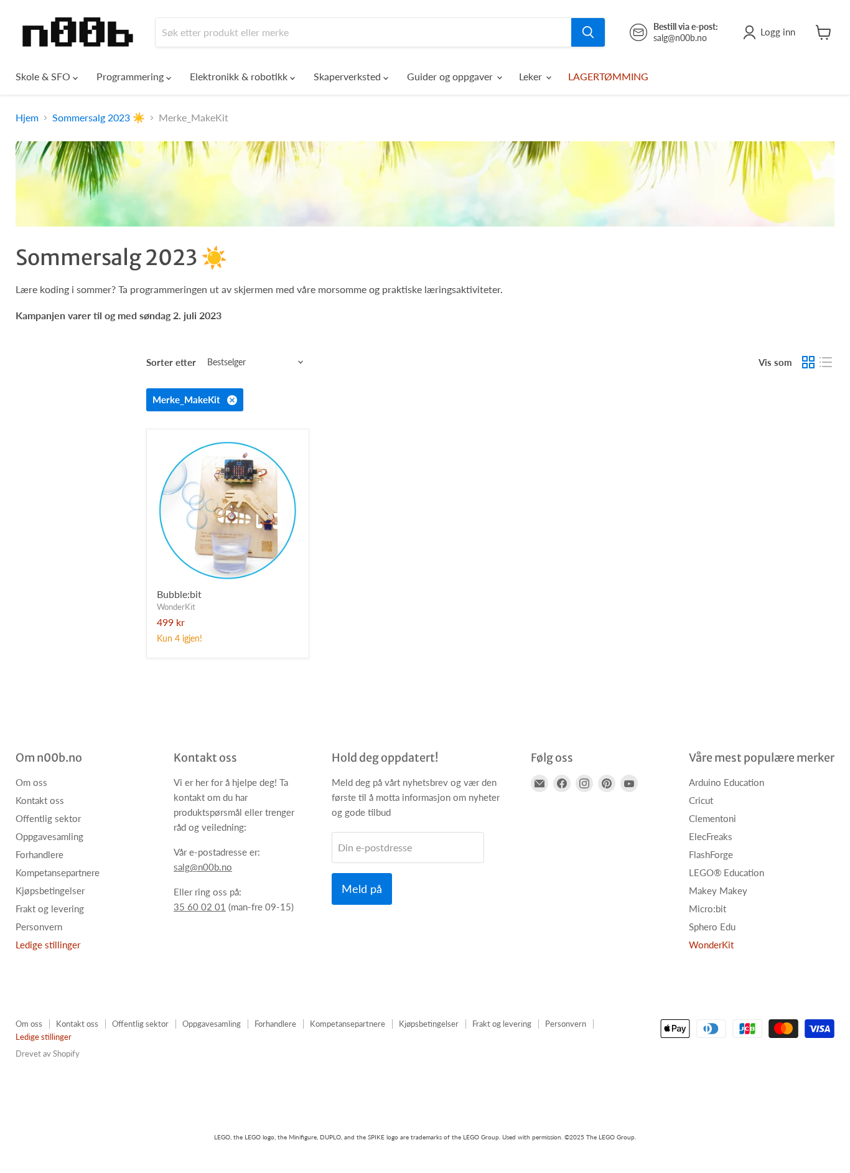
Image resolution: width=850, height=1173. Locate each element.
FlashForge (711, 854)
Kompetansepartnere (58, 872)
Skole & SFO (44, 76)
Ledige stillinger (48, 944)
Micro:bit (707, 908)
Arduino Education (726, 782)
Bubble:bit (179, 594)
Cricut (701, 800)
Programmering (131, 76)
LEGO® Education (726, 872)
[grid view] (808, 362)
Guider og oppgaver (451, 76)
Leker (531, 76)
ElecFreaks (710, 836)
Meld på (362, 888)
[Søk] (588, 32)
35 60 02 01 (200, 906)
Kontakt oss (40, 800)
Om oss (31, 782)
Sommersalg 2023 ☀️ (98, 117)
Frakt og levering (50, 908)
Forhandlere (39, 854)
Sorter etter (171, 362)
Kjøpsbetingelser (50, 890)
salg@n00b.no (203, 866)
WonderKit (176, 607)
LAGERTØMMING (608, 76)
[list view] (825, 362)
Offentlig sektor (48, 818)
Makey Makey (718, 890)
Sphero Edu (712, 926)
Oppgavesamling (49, 836)
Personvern (39, 926)
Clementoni (712, 818)
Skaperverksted (348, 76)
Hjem (27, 117)
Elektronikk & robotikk (240, 76)
